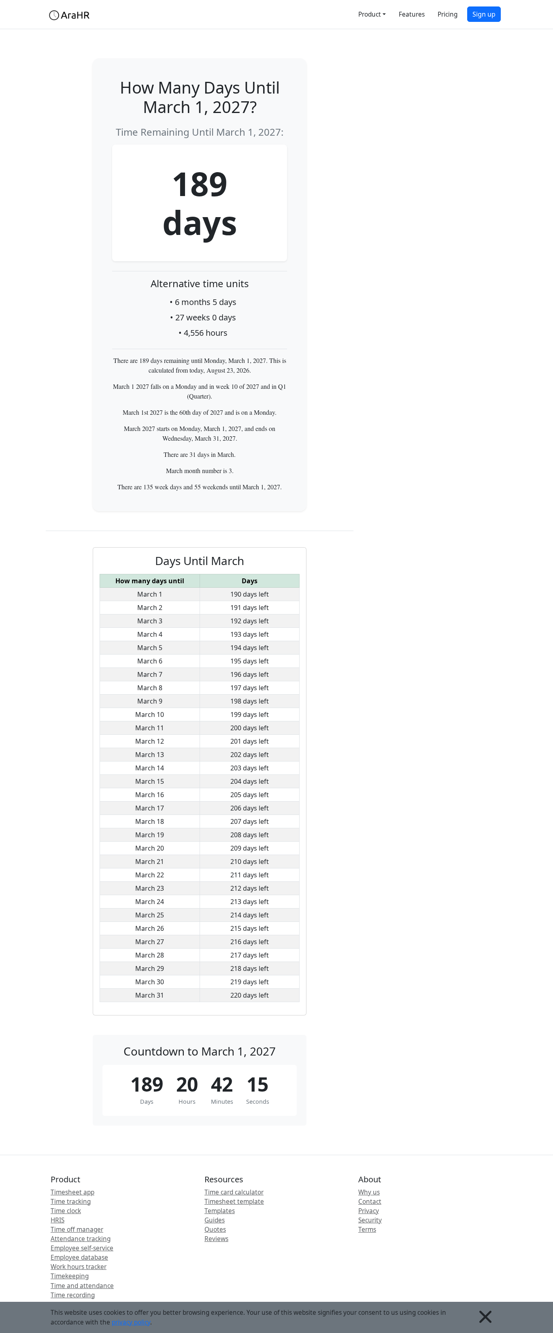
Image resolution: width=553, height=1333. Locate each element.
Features (412, 14)
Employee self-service (82, 1248)
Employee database (79, 1257)
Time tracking (71, 1201)
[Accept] (485, 1317)
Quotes (215, 1229)
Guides (214, 1220)
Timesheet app (72, 1192)
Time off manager (77, 1229)
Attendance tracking (81, 1239)
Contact (369, 1201)
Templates (219, 1211)
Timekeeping (70, 1276)
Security (370, 1220)
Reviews (216, 1239)
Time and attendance (82, 1286)
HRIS (57, 1220)
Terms (367, 1229)
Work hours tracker (78, 1267)
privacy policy (131, 1322)
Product (369, 14)
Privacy (368, 1211)
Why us (369, 1192)
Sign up (484, 14)
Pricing (447, 14)
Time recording (73, 1295)
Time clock (66, 1211)
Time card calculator (234, 1192)
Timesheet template (234, 1201)
